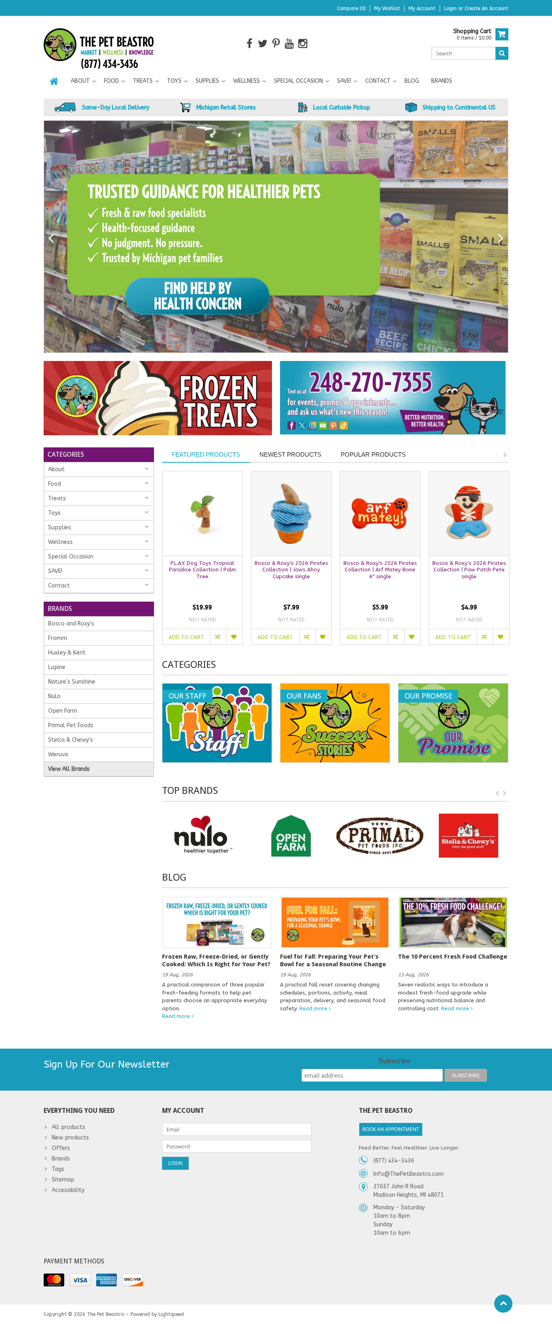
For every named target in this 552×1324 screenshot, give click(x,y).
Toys (174, 81)
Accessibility (68, 1190)
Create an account (486, 8)
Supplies (207, 81)
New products (70, 1137)
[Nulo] (202, 836)
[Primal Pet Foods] (379, 836)
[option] (202, 562)
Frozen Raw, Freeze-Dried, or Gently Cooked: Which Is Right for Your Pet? (216, 960)
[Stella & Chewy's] (468, 836)
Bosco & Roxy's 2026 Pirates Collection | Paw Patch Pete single (469, 570)
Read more (177, 1016)
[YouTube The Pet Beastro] (289, 43)
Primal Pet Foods (70, 725)
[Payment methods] (54, 1280)
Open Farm (62, 710)
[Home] (54, 81)
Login (451, 8)
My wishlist (387, 8)
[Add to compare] (218, 636)
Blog (412, 81)
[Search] (501, 53)
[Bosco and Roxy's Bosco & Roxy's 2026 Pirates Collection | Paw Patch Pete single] (469, 513)
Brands (441, 81)
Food (111, 81)
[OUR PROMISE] (453, 687)
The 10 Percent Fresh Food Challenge (452, 956)
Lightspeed (171, 1314)
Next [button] (504, 455)
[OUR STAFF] (217, 687)
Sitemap (63, 1179)
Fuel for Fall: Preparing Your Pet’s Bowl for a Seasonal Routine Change (333, 960)
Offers (61, 1148)
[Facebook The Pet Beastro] (249, 43)
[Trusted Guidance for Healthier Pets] (276, 237)
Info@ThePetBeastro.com (408, 1174)
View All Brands (69, 769)
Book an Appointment (390, 1129)
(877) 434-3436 (393, 1160)
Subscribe (394, 1061)
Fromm (57, 638)
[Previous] (51, 238)
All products (68, 1127)
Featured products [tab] (206, 454)
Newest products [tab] (290, 454)
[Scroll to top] (503, 1304)
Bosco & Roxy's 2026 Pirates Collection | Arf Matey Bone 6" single (380, 570)
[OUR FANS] (335, 687)
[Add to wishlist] (234, 636)
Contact (377, 81)
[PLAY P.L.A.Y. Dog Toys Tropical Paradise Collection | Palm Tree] (202, 513)
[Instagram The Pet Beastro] (303, 43)
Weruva (58, 754)
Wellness (246, 81)
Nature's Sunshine (71, 681)
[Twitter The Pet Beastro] (263, 43)
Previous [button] (496, 455)
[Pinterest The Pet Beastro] (276, 43)
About (80, 81)
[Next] (501, 238)
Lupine (56, 667)
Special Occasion (298, 81)
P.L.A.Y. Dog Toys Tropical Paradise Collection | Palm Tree (202, 570)
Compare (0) (351, 8)
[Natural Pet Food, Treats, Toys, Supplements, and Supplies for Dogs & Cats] (99, 43)
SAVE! (344, 81)
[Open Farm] (291, 836)
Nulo (54, 696)
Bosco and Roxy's (71, 623)
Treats (143, 81)
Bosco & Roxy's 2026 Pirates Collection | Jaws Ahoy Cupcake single (291, 570)
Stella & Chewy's (70, 739)
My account (422, 8)
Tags (58, 1169)
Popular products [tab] (373, 454)
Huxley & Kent (67, 652)
